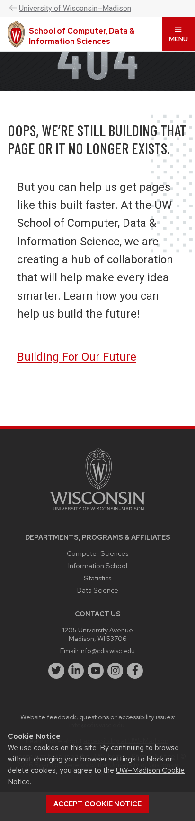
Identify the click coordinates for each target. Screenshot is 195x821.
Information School (97, 565)
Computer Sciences (97, 553)
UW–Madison (75, 8)
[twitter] (56, 671)
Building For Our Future (76, 356)
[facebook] (135, 671)
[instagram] (115, 671)
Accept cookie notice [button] (97, 804)
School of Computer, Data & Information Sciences (81, 36)
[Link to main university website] (97, 512)
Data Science (97, 590)
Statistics (97, 577)
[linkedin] (76, 671)
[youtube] (96, 671)
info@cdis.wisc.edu (107, 650)
